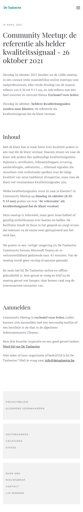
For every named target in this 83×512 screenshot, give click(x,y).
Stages (11, 447)
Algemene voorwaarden (25, 408)
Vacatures (14, 441)
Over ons (13, 473)
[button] (78, 7)
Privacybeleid (17, 402)
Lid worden (15, 493)
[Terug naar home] (12, 7)
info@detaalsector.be (59, 360)
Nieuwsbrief (15, 480)
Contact (12, 486)
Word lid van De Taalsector (21, 346)
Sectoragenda (17, 434)
